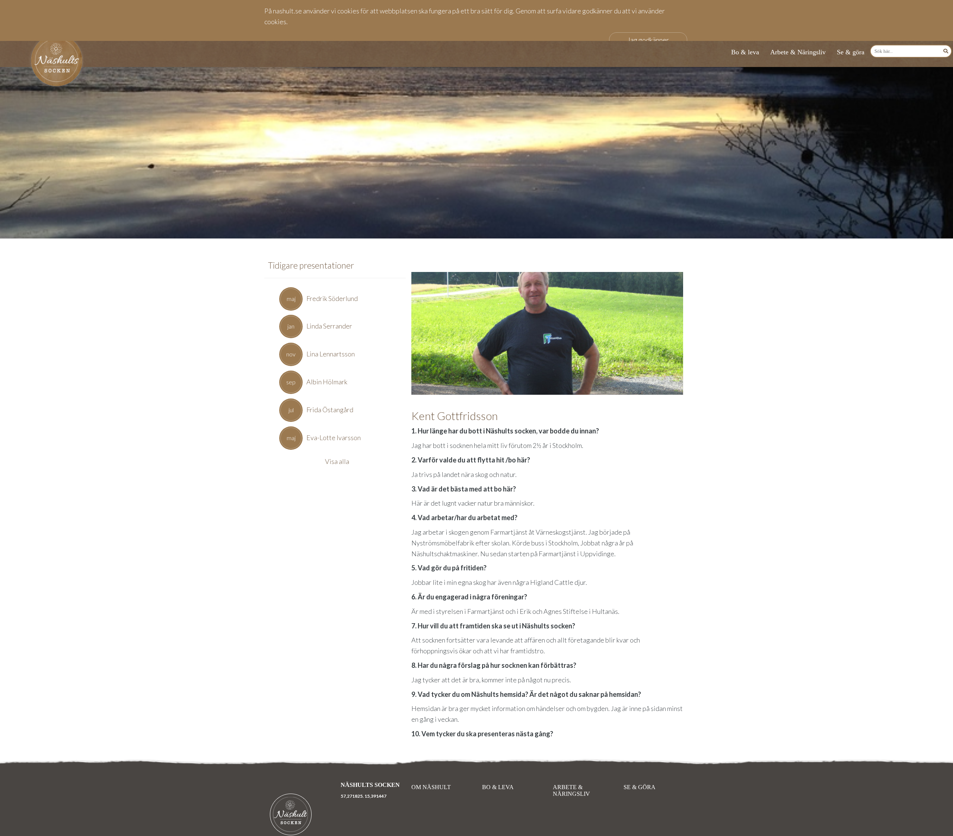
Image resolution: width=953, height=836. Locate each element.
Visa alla (337, 461)
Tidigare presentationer (311, 265)
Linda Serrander (329, 326)
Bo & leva (745, 52)
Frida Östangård (329, 410)
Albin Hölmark (326, 382)
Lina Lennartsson (330, 354)
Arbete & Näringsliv (798, 52)
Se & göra (850, 52)
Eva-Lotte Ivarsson (333, 437)
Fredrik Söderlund (332, 298)
